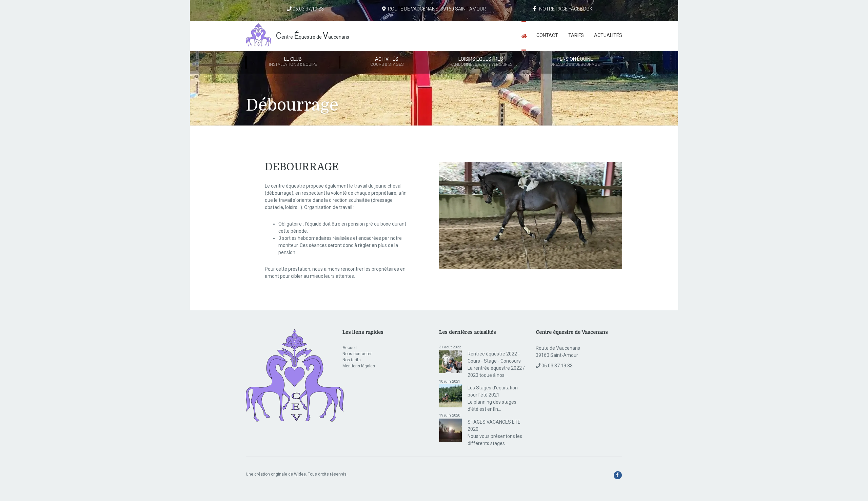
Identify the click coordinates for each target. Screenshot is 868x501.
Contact (547, 35)
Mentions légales (358, 366)
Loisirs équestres (481, 61)
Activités (386, 61)
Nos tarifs (351, 360)
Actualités (608, 35)
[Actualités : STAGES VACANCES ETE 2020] (450, 429)
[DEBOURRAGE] (530, 217)
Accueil (349, 347)
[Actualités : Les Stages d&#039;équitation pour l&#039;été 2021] (450, 395)
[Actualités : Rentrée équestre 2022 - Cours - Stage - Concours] (450, 361)
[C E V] (295, 376)
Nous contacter (357, 353)
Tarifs (576, 35)
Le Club (293, 61)
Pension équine (575, 61)
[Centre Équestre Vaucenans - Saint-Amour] (523, 36)
